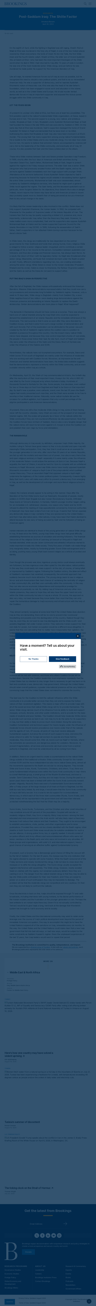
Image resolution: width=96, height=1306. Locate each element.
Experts (69, 1270)
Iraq (8, 985)
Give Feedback (62, 659)
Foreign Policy (12, 981)
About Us (40, 1266)
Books (68, 1277)
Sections (9, 1302)
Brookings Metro (11, 1288)
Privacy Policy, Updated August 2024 (32, 1298)
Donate (28, 1252)
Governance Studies (13, 1270)
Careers (38, 1274)
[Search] (85, 3)
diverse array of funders (40, 947)
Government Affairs (73, 1289)
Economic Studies (12, 1274)
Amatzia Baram (48, 21)
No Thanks (34, 659)
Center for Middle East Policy (17, 990)
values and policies (70, 947)
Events (68, 1274)
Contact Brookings (42, 1281)
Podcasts (69, 1281)
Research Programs (16, 1266)
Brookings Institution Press (46, 1277)
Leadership (39, 1270)
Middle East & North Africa (20, 985)
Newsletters (70, 1285)
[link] (25, 972)
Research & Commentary (76, 1266)
